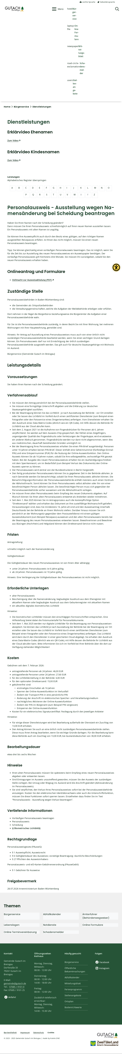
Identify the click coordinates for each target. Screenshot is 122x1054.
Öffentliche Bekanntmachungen (75, 970)
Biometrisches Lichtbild (26, 828)
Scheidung (17, 824)
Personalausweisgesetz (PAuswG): (24, 846)
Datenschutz (38, 1032)
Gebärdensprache (107, 2)
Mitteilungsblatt (81, 51)
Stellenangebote (75, 87)
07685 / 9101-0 (16, 986)
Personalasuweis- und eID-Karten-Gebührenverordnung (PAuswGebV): (43, 864)
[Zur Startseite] (107, 1035)
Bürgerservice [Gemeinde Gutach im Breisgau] (31, 353)
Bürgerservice (74, 13)
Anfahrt (12, 997)
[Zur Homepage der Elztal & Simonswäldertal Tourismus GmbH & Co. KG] (104, 1043)
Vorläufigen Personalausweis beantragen (33, 818)
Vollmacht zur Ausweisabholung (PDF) (32, 279)
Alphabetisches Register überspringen (26, 180)
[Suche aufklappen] (117, 9)
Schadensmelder (82, 68)
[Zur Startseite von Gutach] (27, 9)
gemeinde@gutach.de (15, 983)
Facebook (104, 962)
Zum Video (12, 140)
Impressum (25, 1032)
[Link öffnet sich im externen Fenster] (40, 828)
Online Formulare (76, 32)
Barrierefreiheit (10, 1032)
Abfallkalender (72, 977)
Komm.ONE (55, 1038)
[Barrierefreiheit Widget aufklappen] (116, 269)
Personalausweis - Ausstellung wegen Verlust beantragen (42, 799)
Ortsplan (69, 1001)
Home (7, 106)
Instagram (104, 968)
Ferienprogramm (73, 989)
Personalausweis (20, 821)
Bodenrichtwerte (73, 1007)
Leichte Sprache (88, 2)
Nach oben (116, 999)
